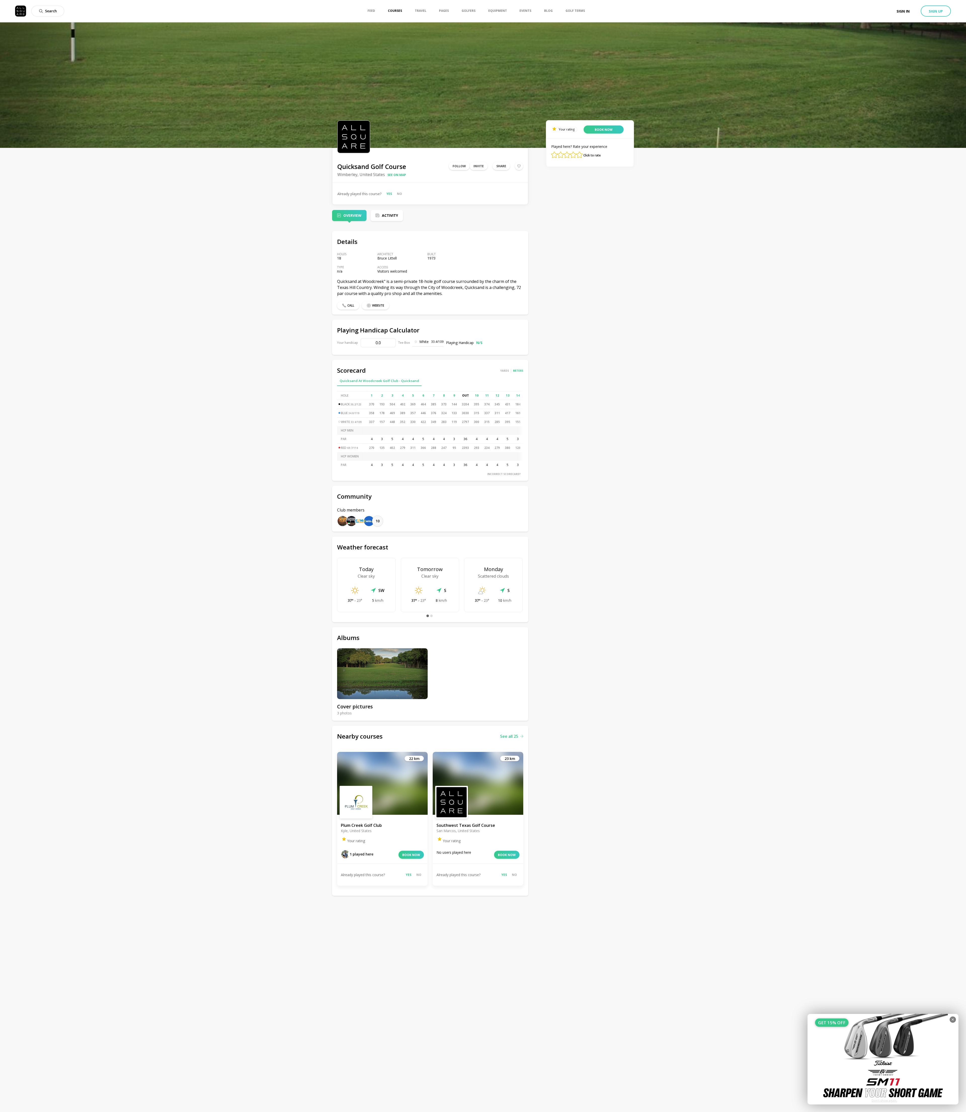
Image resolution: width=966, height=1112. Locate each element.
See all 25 (509, 736)
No (399, 194)
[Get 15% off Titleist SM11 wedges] (883, 1059)
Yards (504, 370)
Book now (411, 855)
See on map (396, 175)
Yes (389, 194)
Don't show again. (884, 1100)
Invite (478, 166)
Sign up (936, 11)
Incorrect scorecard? (504, 474)
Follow (459, 166)
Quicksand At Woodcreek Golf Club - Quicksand (379, 380)
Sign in (903, 11)
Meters (518, 370)
